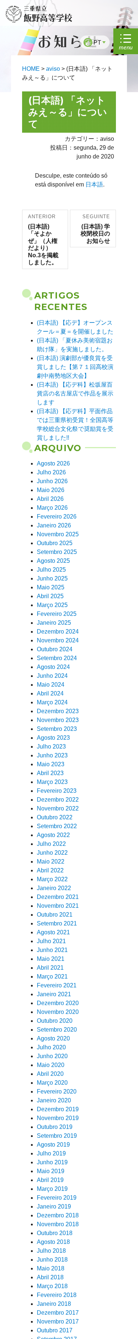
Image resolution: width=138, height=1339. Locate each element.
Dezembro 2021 (58, 897)
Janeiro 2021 (54, 994)
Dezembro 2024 (58, 631)
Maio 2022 (50, 861)
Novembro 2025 (58, 534)
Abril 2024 (50, 693)
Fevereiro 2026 (57, 516)
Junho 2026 (52, 481)
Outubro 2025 (54, 543)
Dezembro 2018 (58, 1215)
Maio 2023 (50, 764)
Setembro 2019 (57, 1136)
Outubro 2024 (54, 649)
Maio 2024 (50, 684)
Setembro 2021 (57, 923)
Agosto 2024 (53, 667)
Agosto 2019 (53, 1144)
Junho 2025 (52, 578)
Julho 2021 (51, 941)
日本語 (94, 184)
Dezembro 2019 (58, 1109)
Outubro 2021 (54, 914)
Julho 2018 (51, 1251)
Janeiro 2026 (54, 525)
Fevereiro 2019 (57, 1198)
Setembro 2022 (57, 826)
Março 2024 (52, 702)
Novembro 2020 (58, 1012)
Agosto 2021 (53, 932)
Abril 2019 (50, 1180)
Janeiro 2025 (54, 623)
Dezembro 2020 (58, 1003)
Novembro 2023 (58, 720)
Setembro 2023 (57, 729)
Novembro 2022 (58, 808)
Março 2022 (52, 879)
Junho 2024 (52, 676)
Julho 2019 (51, 1153)
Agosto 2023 (53, 738)
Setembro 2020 (57, 1029)
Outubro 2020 (54, 1021)
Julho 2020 (51, 1047)
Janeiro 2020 (54, 1100)
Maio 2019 (50, 1171)
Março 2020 (52, 1083)
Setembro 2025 (57, 552)
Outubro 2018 (54, 1233)
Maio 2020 (50, 1065)
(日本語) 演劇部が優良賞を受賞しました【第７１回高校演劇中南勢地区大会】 (75, 367)
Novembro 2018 (58, 1224)
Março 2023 (52, 782)
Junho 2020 (52, 1056)
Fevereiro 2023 (57, 791)
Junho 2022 (52, 853)
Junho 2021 (52, 950)
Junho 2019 (52, 1162)
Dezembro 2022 (58, 799)
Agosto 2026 (53, 463)
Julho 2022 (51, 844)
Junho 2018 (52, 1259)
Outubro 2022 (54, 817)
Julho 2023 (51, 746)
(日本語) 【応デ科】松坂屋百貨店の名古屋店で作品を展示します (75, 393)
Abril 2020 (50, 1074)
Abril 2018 (50, 1277)
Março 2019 (52, 1189)
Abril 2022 (50, 870)
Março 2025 (52, 605)
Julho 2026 (51, 472)
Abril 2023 (50, 773)
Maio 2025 (50, 587)
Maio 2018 (50, 1268)
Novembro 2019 (58, 1118)
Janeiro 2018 (54, 1304)
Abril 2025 (50, 596)
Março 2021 (52, 976)
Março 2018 (52, 1286)
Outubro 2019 (54, 1127)
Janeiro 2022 (54, 888)
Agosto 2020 (53, 1038)
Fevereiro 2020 (57, 1091)
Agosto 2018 (53, 1242)
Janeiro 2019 (54, 1206)
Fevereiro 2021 (57, 985)
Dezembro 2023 (58, 711)
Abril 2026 (50, 499)
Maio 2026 (50, 490)
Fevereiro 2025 (57, 614)
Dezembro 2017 (58, 1313)
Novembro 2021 (58, 906)
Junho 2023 (52, 755)
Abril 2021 (50, 968)
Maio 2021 (50, 959)
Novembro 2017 (58, 1321)
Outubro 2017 (54, 1330)
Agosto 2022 (53, 835)
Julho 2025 (51, 569)
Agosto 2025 (53, 561)
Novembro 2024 (58, 640)
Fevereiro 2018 (57, 1295)
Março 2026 (52, 508)
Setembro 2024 (57, 658)
